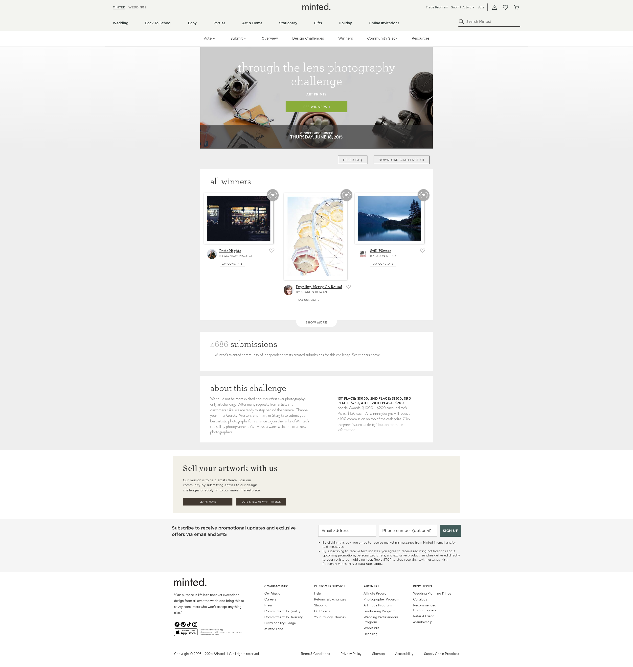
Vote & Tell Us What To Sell (261, 501)
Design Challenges (308, 38)
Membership (422, 622)
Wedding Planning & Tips (432, 593)
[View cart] (516, 7)
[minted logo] (316, 6)
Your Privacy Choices (330, 617)
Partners (371, 586)
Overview (270, 38)
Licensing (370, 633)
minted (119, 7)
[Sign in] (494, 7)
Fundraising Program (379, 611)
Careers (270, 599)
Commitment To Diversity (283, 617)
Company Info (276, 586)
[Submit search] (461, 21)
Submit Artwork (463, 7)
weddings (137, 7)
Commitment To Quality (282, 611)
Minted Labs (273, 628)
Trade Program (437, 7)
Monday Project (238, 256)
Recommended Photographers (424, 607)
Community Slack (382, 38)
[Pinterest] (183, 624)
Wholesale (371, 627)
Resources (421, 38)
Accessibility (404, 653)
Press (268, 605)
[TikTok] (189, 624)
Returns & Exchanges (330, 599)
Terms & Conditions (315, 653)
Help (317, 593)
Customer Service (329, 586)
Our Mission (273, 593)
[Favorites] (505, 7)
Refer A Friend (423, 616)
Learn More (208, 501)
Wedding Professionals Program (380, 619)
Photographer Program (381, 599)
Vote (480, 7)
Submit (236, 38)
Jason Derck (386, 256)
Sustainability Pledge (280, 623)
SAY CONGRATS (232, 264)
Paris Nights (230, 251)
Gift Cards (322, 611)
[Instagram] (195, 624)
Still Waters (380, 251)
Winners (345, 38)
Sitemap (378, 653)
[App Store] (186, 634)
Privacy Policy (351, 653)
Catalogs (420, 599)
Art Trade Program (377, 605)
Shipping (320, 605)
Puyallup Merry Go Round (319, 287)
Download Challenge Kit (401, 160)
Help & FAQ (352, 160)
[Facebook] (177, 624)
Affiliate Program (376, 593)
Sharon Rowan (314, 292)
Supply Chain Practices (441, 653)
